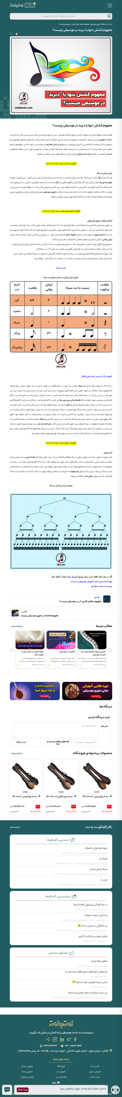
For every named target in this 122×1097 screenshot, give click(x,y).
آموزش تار (61, 1072)
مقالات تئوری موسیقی (97, 24)
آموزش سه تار (27, 1066)
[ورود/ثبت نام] (27, 5)
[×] (7, 1090)
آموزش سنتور (95, 1072)
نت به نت (109, 24)
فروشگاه (61, 1066)
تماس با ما (95, 1066)
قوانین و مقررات (27, 1077)
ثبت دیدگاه (21, 742)
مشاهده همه (17, 626)
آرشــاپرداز (14, 1094)
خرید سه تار (95, 1077)
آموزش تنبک (26, 1072)
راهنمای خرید (61, 1077)
